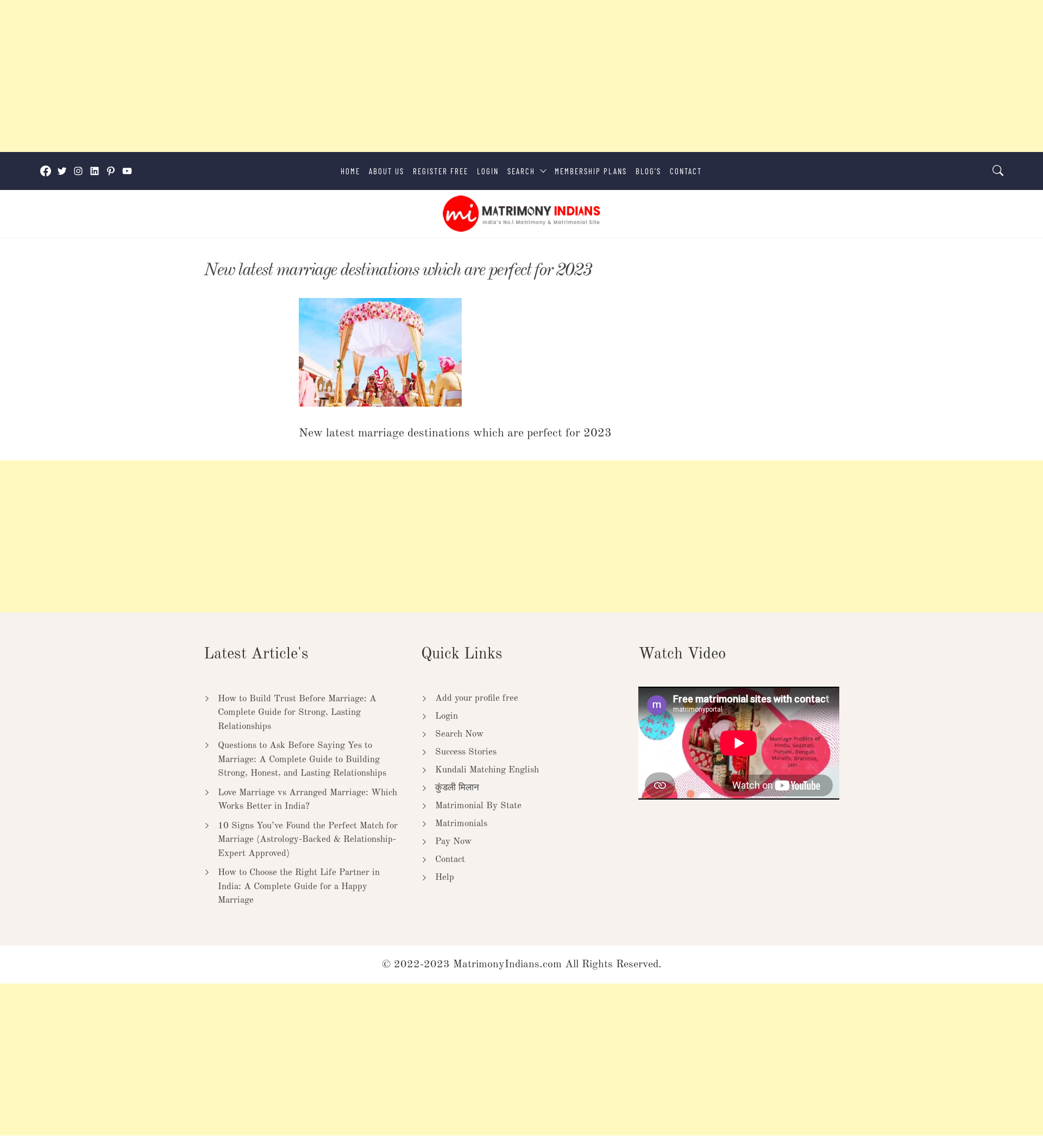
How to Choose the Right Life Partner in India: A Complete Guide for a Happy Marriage (299, 886)
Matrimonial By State (478, 805)
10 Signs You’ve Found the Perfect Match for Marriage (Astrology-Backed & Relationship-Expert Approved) (308, 839)
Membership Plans (591, 171)
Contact (686, 171)
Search (521, 171)
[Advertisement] (326, 76)
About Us (386, 171)
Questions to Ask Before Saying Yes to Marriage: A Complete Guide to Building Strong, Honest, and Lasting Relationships (302, 759)
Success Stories (466, 752)
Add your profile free (476, 698)
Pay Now (453, 841)
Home (350, 171)
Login (488, 171)
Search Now (459, 734)
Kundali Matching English (487, 770)
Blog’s (648, 171)
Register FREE (440, 171)
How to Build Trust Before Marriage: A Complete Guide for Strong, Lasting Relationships (297, 712)
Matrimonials (461, 823)
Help (444, 877)
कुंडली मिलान (457, 788)
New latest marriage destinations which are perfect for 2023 (398, 271)
